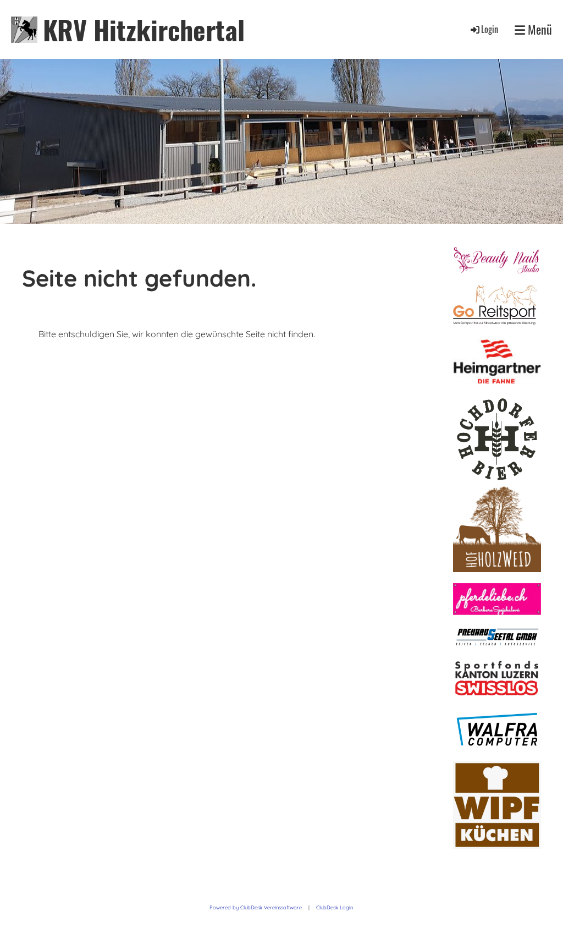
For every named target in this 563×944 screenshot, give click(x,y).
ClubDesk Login (334, 907)
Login (489, 29)
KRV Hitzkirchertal (144, 29)
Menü (538, 29)
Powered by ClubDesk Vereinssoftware (255, 907)
